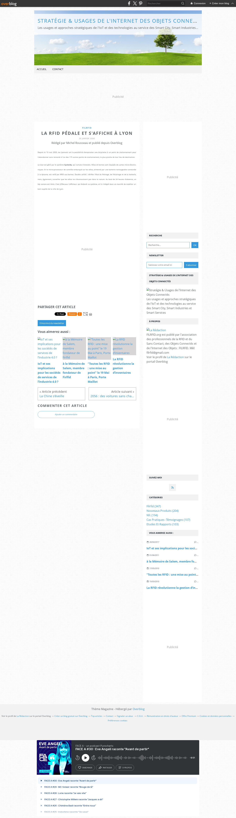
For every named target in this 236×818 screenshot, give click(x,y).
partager (107, 768)
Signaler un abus (125, 716)
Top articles (96, 716)
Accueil (41, 69)
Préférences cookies (117, 720)
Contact (57, 69)
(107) (168, 520)
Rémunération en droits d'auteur (162, 716)
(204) (163, 511)
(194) (152, 515)
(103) (163, 524)
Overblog (139, 709)
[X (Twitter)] (135, 3)
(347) (154, 506)
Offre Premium (189, 716)
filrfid (87, 127)
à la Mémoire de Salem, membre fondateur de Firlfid (182, 561)
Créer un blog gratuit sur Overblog (70, 716)
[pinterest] (140, 3)
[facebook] (129, 3)
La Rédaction (175, 357)
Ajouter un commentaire (66, 414)
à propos (127, 768)
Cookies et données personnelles (216, 716)
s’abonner (87, 768)
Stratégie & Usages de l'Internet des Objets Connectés (122, 20)
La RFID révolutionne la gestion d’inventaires (177, 588)
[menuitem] (41, 69)
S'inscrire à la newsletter (52, 323)
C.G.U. (140, 716)
